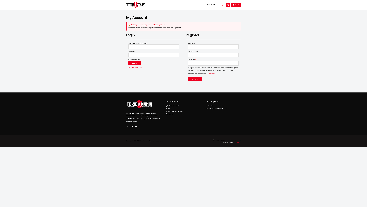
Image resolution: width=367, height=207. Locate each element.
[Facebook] (136, 126)
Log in (134, 63)
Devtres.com (237, 142)
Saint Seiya (210, 5)
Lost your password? (135, 67)
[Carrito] (228, 5)
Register (195, 79)
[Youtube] (131, 126)
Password (135, 51)
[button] (216, 5)
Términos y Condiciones (174, 111)
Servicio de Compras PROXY (216, 109)
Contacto (169, 114)
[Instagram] (127, 126)
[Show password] (177, 55)
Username (195, 43)
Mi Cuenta (209, 106)
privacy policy (211, 73)
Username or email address (141, 43)
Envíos (168, 109)
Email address (196, 51)
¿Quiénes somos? (172, 106)
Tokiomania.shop (236, 140)
